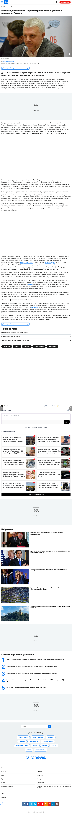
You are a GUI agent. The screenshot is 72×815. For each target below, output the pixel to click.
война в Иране (23, 737)
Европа (3, 768)
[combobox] (36, 726)
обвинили (34, 307)
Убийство (7, 346)
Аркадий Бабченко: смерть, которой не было (14, 332)
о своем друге (50, 263)
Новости (6, 6)
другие (3, 797)
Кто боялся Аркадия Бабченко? (10, 336)
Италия (35, 745)
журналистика (39, 346)
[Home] (1, 6)
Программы (40, 782)
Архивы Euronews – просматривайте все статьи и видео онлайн (54, 786)
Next (2, 775)
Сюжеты (4, 764)
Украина (17, 6)
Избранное (7, 529)
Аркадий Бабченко (26, 263)
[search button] (49, 726)
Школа (44, 745)
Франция (50, 737)
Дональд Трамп (48, 741)
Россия (17, 346)
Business (3, 771)
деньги (54, 745)
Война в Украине (38, 737)
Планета (39, 771)
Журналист (52, 346)
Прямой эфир (65, 2)
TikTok (29, 750)
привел (30, 284)
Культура (39, 779)
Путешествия (5, 779)
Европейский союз (22, 745)
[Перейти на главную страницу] (6, 2)
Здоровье (40, 775)
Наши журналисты (7, 786)
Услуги (3, 793)
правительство (40, 750)
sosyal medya (34, 741)
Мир (12, 6)
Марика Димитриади (8, 61)
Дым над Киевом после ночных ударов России (15, 340)
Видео (3, 782)
